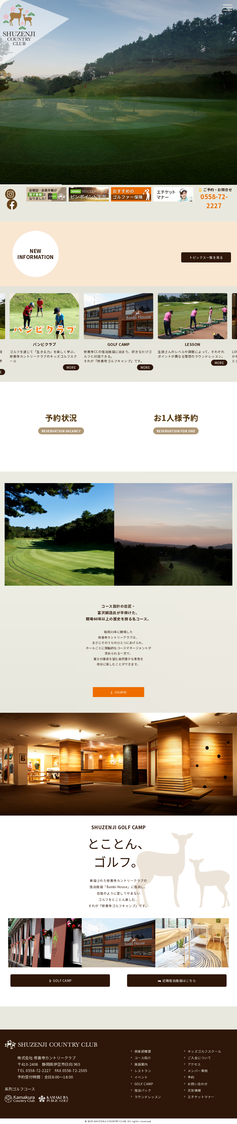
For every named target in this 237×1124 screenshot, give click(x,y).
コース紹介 (142, 1057)
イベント (141, 1077)
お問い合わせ (198, 1083)
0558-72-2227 (214, 201)
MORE (71, 367)
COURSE (121, 692)
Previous (2, 293)
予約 (191, 1077)
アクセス (194, 1064)
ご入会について (199, 1057)
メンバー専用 (198, 1070)
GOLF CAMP (62, 980)
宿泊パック (142, 1090)
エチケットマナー (201, 1096)
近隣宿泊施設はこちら (179, 980)
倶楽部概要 (142, 1051)
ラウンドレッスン (147, 1096)
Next (2, 376)
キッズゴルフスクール (204, 1051)
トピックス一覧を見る (206, 257)
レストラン (142, 1070)
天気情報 (194, 1090)
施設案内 (141, 1064)
